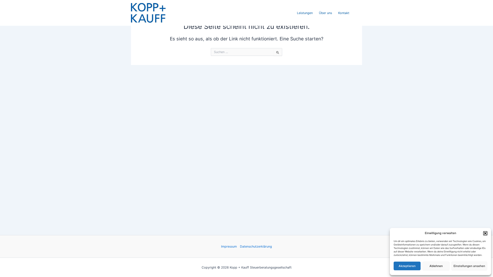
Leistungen (305, 13)
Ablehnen (436, 266)
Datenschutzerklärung (256, 246)
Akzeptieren (407, 266)
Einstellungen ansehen (469, 266)
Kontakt (343, 13)
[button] (485, 233)
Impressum (229, 246)
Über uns (325, 13)
